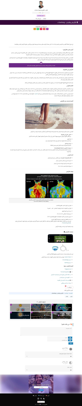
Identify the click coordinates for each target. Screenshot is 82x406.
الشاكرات (36, 94)
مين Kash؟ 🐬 (41, 396)
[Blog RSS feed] (44, 398)
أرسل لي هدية (41, 401)
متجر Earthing (68, 263)
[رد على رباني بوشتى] (26, 370)
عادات (67, 296)
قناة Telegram (68, 269)
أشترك (41, 390)
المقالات (44, 19)
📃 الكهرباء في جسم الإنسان (65, 277)
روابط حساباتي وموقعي (66, 283)
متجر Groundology (67, 260)
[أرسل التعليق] (70, 343)
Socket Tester (68, 257)
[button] (47, 29)
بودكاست (66, 293)
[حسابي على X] (41, 398)
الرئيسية (70, 293)
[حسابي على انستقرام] (38, 398)
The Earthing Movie (66, 223)
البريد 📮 (47, 396)
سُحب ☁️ (35, 396)
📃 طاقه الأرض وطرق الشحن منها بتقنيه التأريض (61, 275)
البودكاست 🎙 (38, 19)
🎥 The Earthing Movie (66, 272)
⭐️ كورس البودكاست (41, 15)
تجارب (71, 296)
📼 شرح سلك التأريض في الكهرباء (64, 280)
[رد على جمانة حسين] (26, 356)
